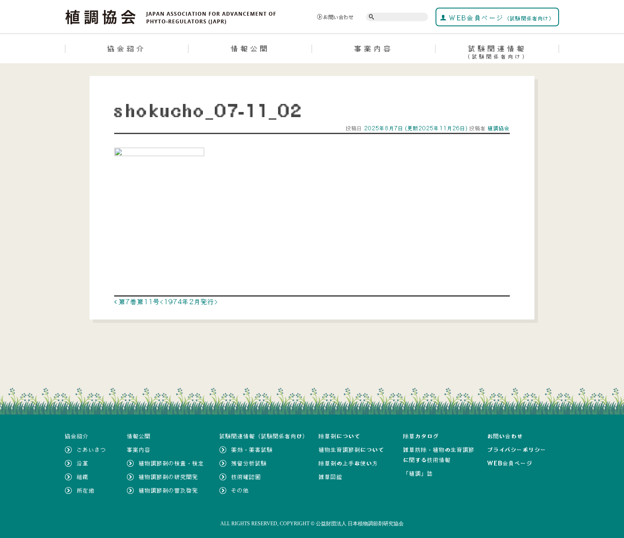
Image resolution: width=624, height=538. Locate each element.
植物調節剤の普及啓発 (168, 490)
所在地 (86, 490)
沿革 (83, 463)
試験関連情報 (497, 52)
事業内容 (374, 48)
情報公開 (250, 48)
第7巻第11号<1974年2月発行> (167, 301)
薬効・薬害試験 (252, 450)
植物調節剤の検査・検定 (171, 463)
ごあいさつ (92, 450)
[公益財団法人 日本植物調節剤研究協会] (171, 16)
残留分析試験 (249, 463)
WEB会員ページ (501, 17)
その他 (240, 490)
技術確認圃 (246, 477)
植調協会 (498, 128)
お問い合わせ (338, 17)
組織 (83, 477)
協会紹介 (126, 48)
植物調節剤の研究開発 (168, 477)
